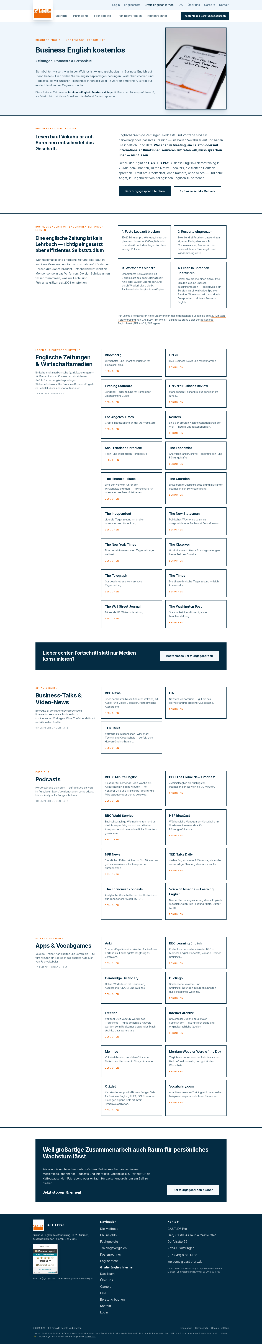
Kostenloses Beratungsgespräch (189, 656)
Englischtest (132, 5)
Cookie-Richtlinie (220, 1328)
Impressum (186, 1328)
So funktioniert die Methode (197, 191)
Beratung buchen (112, 1299)
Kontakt (224, 5)
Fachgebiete (102, 16)
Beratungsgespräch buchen (145, 191)
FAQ (181, 5)
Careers (209, 5)
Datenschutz (201, 1328)
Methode (61, 16)
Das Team (107, 1274)
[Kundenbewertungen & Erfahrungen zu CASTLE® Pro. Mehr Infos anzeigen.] (45, 1259)
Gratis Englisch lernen (159, 5)
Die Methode (109, 1229)
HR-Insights (80, 16)
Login (116, 5)
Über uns (194, 5)
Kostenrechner (157, 16)
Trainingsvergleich (129, 16)
